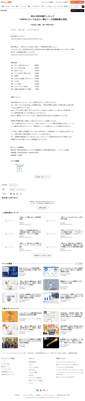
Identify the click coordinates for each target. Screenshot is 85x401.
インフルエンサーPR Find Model (64, 367)
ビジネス (49, 6)
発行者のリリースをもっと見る (42, 255)
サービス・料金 (5, 364)
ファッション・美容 (25, 6)
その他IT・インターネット (17, 189)
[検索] (83, 6)
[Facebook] (11, 194)
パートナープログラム (28, 395)
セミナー (31, 383)
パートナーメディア (6, 369)
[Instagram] (44, 390)
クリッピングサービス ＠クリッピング (66, 362)
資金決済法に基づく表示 (63, 395)
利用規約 (38, 395)
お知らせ (31, 375)
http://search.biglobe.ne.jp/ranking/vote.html (24, 54)
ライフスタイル (36, 6)
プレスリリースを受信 (61, 2)
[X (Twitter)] (14, 194)
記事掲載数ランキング (7, 371)
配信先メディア (5, 366)
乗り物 (65, 6)
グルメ (13, 6)
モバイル (60, 6)
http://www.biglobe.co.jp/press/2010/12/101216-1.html (26, 39)
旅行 (17, 6)
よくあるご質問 (33, 372)
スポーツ (43, 6)
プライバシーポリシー (49, 395)
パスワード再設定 (33, 367)
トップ (2, 353)
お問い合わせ (42, 207)
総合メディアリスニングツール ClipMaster (67, 364)
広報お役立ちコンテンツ (7, 374)
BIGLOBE (13, 29)
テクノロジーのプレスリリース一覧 (16, 353)
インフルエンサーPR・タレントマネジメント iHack (69, 370)
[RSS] (47, 390)
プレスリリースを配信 (47, 2)
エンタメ (7, 6)
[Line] (17, 194)
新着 (3, 6)
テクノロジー (13, 185)
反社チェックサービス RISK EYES (65, 377)
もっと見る (79, 263)
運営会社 (17, 395)
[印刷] (21, 194)
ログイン (31, 364)
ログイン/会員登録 (78, 2)
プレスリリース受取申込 (35, 377)
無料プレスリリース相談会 (36, 380)
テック (54, 6)
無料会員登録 (32, 362)
